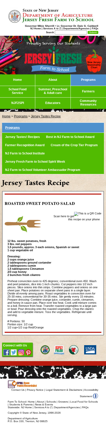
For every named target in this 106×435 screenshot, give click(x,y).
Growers (63, 401)
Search (50, 32)
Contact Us (17, 389)
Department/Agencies (67, 407)
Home (6, 116)
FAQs (95, 28)
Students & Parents (21, 404)
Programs (21, 116)
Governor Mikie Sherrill (39, 25)
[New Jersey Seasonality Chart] (94, 71)
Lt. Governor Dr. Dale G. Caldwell (77, 25)
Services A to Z (52, 28)
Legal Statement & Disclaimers (64, 389)
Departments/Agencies (76, 28)
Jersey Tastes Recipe (46, 116)
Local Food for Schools (84, 401)
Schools (51, 401)
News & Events (44, 404)
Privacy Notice (35, 389)
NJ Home (35, 28)
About (40, 401)
